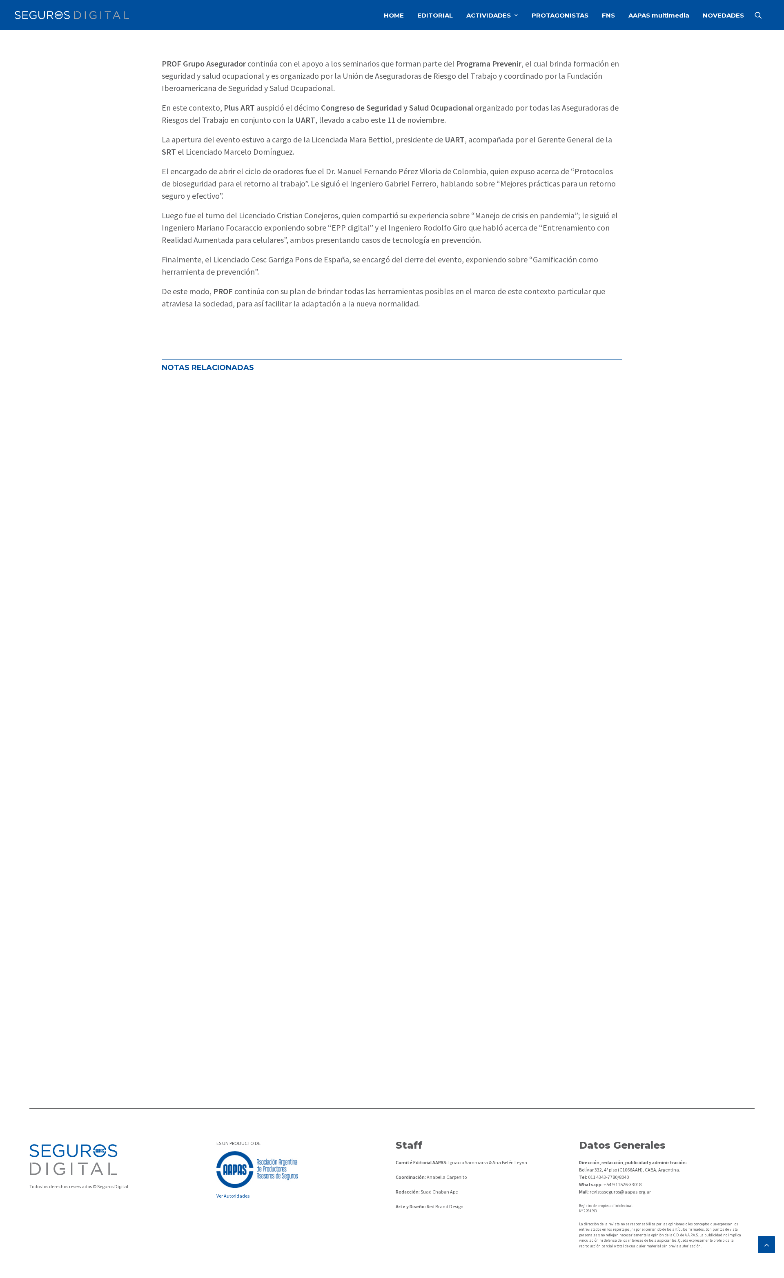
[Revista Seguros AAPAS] (72, 15)
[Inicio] (73, 1159)
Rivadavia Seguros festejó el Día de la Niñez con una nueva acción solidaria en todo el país (337, 937)
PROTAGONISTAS (560, 15)
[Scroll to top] (766, 1243)
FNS (608, 15)
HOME (394, 15)
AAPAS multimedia (658, 15)
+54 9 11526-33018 (622, 1184)
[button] (762, 15)
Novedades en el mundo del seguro (215, 667)
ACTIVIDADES (488, 15)
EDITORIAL (435, 15)
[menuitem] (394, 15)
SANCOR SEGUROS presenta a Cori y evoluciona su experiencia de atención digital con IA (334, 1004)
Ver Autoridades (232, 1196)
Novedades (279, 667)
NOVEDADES (723, 15)
